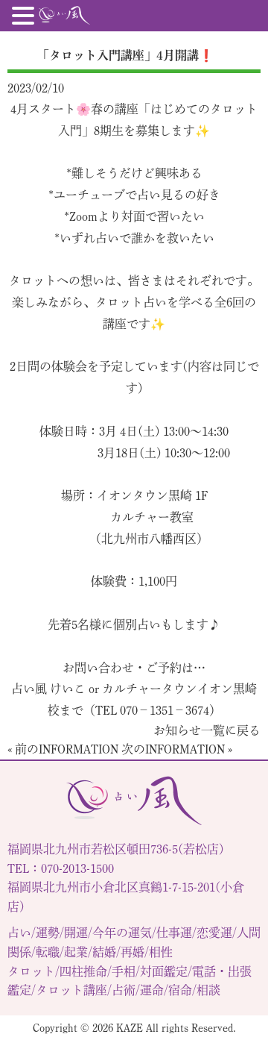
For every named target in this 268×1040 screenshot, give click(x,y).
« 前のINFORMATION (62, 749)
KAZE (129, 1027)
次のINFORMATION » (176, 749)
